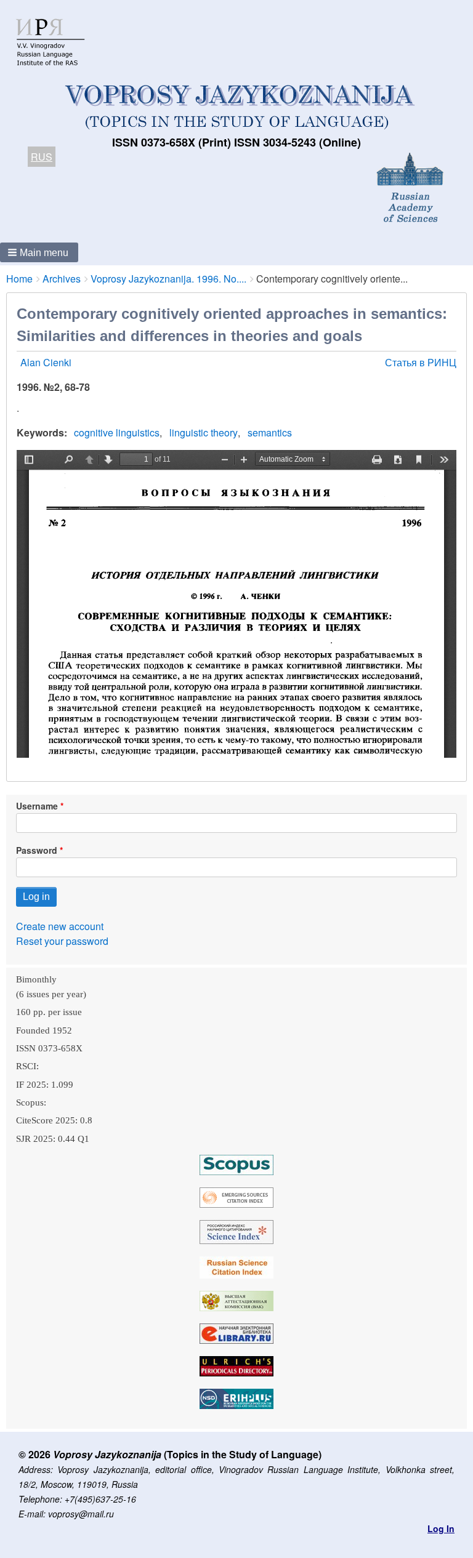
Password (36, 850)
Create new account (59, 926)
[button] (39, 252)
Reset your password (62, 941)
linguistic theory (203, 432)
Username (37, 806)
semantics (270, 432)
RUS (41, 157)
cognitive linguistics (117, 432)
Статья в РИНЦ (420, 362)
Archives (61, 278)
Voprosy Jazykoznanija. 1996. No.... (168, 278)
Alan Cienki (45, 362)
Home (19, 278)
